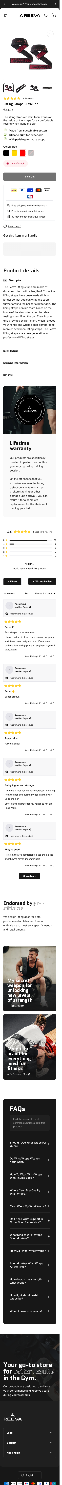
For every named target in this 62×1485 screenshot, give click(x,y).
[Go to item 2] (34, 88)
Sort (27, 593)
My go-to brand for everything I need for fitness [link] (20, 1058)
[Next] (55, 4)
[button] (18, 98)
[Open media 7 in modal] (50, 34)
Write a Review (45, 582)
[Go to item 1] (21, 88)
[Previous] (4, 4)
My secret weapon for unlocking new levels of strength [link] (19, 990)
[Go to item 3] (47, 88)
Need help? (14, 226)
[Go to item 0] (8, 88)
